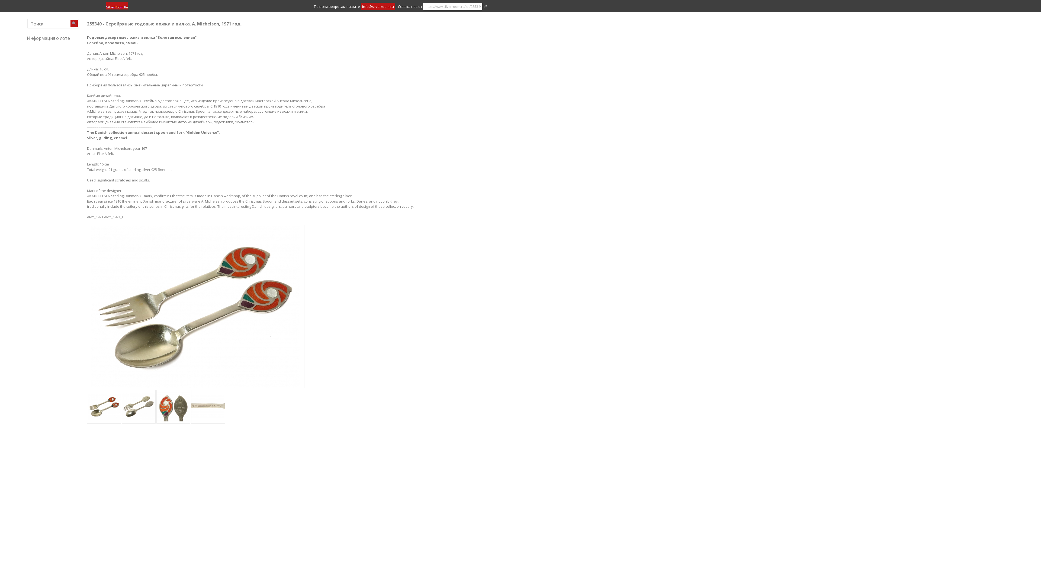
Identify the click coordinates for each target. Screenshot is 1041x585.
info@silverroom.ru (378, 6)
